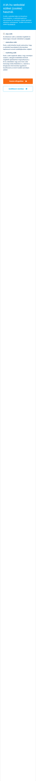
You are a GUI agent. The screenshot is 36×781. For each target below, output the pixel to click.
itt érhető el (11, 24)
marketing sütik (11, 53)
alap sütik (9, 34)
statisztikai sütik (11, 42)
